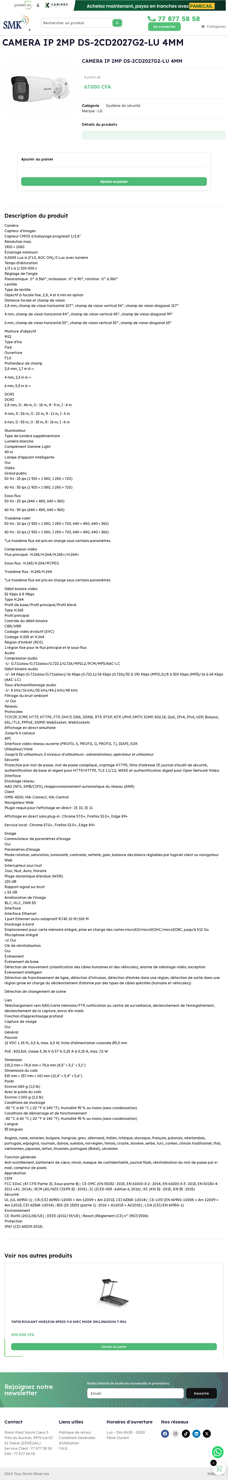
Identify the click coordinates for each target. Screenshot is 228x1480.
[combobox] (82, 23)
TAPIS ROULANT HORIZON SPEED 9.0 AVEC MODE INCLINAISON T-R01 (68, 1322)
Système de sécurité (123, 105)
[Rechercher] (117, 23)
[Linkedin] (196, 1434)
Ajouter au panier (114, 181)
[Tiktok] (186, 1434)
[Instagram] (175, 1434)
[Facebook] (165, 1434)
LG (100, 111)
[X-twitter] (207, 1434)
